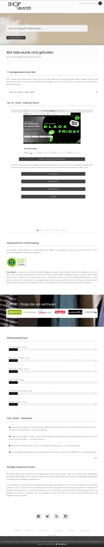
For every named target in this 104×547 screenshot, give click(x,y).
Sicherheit (30, 530)
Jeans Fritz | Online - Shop (18, 369)
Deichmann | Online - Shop (19, 358)
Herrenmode (54, 196)
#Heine (26, 427)
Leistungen (58, 530)
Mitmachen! (43, 530)
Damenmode (54, 189)
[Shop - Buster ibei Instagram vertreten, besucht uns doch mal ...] (65, 516)
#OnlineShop (80, 427)
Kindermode (54, 204)
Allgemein (54, 174)
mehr (96, 458)
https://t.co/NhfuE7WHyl (20, 430)
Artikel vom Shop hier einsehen (53, 159)
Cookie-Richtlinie (49, 544)
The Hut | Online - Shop (18, 347)
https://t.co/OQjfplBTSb (69, 452)
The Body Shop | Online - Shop (20, 391)
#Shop (13, 445)
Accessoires (54, 181)
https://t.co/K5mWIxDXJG (18, 439)
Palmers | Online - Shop (18, 402)
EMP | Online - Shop (16, 380)
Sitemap (71, 530)
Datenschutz (85, 530)
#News (25, 445)
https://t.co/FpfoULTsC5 (53, 445)
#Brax (26, 436)
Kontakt (17, 530)
